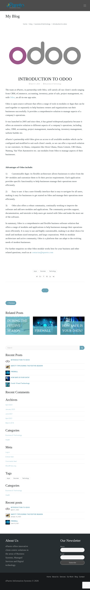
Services (63, 577)
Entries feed (9, 457)
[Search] (82, 348)
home (25, 24)
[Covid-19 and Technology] (7, 384)
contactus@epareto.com (42, 252)
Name (62, 546)
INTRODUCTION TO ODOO (20, 360)
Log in (7, 452)
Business (43, 271)
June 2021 (9, 414)
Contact (82, 577)
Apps (35, 271)
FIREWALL (14, 372)
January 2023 (10, 409)
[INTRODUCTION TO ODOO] (7, 361)
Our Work (70, 577)
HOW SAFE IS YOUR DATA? (20, 377)
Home (49, 577)
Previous (11, 303)
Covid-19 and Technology (20, 383)
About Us (55, 577)
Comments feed (11, 461)
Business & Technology (42, 24)
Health (7, 440)
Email (62, 554)
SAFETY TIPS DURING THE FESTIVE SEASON (27, 366)
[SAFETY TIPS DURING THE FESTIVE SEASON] (7, 367)
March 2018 (9, 423)
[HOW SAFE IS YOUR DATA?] (7, 378)
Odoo (12, 97)
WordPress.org (10, 466)
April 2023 (8, 405)
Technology (52, 271)
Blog (76, 577)
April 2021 (8, 418)
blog (30, 24)
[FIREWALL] (7, 373)
